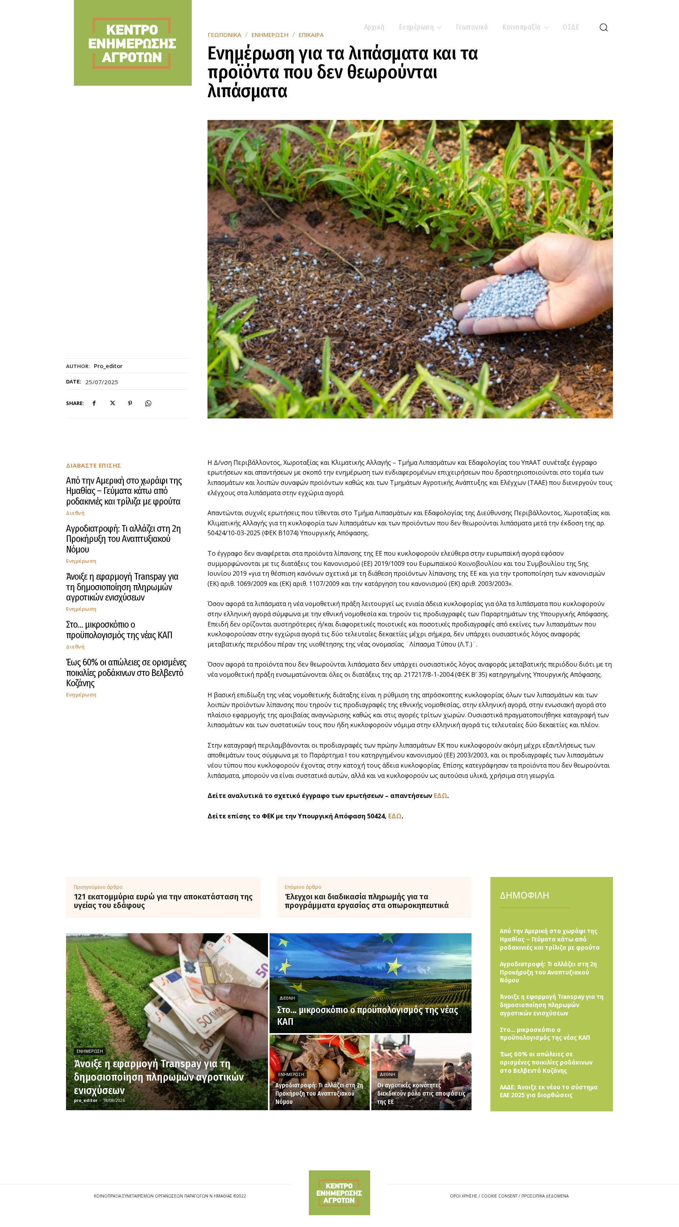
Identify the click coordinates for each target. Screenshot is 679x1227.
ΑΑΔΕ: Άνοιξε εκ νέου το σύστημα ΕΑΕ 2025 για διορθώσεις (549, 1091)
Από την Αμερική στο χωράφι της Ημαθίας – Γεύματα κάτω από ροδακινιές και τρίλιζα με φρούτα (124, 491)
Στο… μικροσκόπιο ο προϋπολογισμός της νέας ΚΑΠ (119, 629)
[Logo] (339, 1192)
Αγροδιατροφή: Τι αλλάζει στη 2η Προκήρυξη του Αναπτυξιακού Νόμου (123, 539)
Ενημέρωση (81, 561)
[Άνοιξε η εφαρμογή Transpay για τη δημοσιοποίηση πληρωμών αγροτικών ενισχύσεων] (167, 1021)
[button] (603, 27)
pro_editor (108, 365)
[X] (112, 403)
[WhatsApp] (148, 403)
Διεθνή (75, 513)
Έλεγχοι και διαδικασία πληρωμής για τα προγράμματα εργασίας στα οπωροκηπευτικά (367, 901)
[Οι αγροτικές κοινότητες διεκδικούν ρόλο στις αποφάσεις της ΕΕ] (421, 1072)
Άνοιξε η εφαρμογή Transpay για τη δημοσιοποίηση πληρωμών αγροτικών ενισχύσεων (122, 587)
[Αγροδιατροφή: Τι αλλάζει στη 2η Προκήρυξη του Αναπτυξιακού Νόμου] (320, 1072)
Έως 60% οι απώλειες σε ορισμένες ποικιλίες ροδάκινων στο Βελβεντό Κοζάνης (126, 673)
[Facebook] (94, 403)
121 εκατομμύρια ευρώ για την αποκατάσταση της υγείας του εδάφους (163, 901)
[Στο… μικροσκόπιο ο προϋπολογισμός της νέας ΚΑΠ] (371, 983)
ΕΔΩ (440, 795)
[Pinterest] (130, 403)
